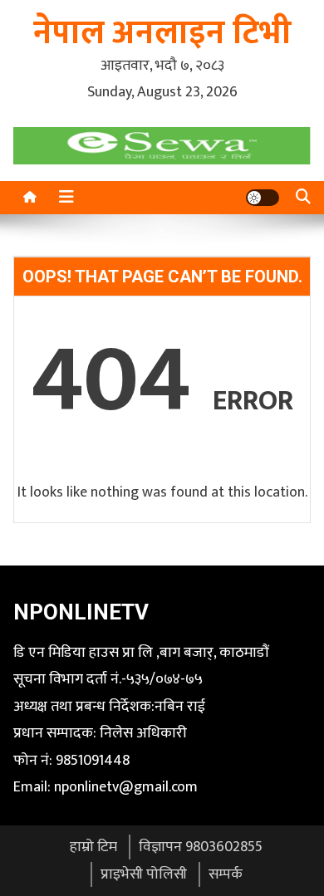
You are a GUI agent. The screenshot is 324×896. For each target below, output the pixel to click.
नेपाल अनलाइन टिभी (162, 33)
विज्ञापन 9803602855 (201, 847)
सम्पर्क (226, 874)
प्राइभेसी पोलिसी (144, 874)
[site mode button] (262, 197)
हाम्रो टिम (93, 847)
